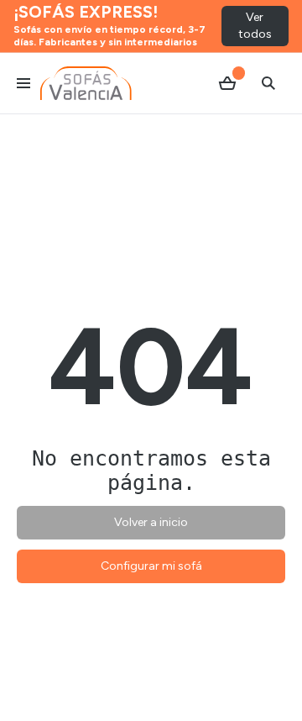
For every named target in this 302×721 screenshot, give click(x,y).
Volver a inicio (151, 522)
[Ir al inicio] (86, 83)
